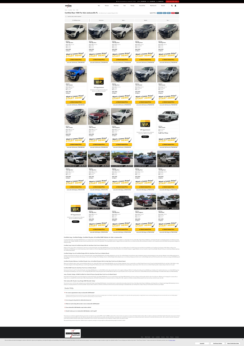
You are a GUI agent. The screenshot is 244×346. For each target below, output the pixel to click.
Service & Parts (142, 5)
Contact (177, 337)
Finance (172, 337)
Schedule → (98, 94)
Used (124, 5)
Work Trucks (116, 5)
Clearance (107, 5)
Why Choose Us (153, 5)
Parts (167, 337)
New (99, 5)
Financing (132, 5)
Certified (158, 337)
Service (163, 337)
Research (163, 5)
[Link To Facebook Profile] (83, 336)
